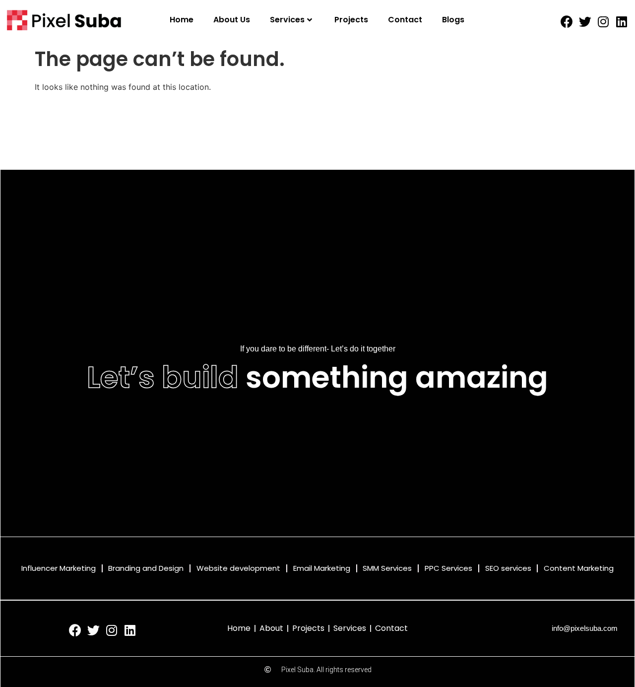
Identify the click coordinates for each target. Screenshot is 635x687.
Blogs (453, 19)
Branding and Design (146, 568)
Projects (351, 19)
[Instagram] (603, 21)
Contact (405, 19)
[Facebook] (567, 21)
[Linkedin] (622, 21)
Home (181, 19)
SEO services (508, 568)
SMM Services (387, 568)
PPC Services (448, 568)
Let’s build (163, 377)
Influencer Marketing (58, 568)
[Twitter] (585, 21)
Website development (238, 568)
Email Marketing (321, 568)
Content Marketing (579, 568)
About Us (231, 19)
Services (287, 19)
